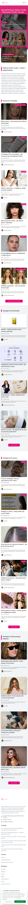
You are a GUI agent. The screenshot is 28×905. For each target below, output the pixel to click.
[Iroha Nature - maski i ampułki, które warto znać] (14, 386)
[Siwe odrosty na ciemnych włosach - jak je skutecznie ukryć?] (14, 534)
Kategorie (4, 866)
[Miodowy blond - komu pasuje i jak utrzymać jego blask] (14, 685)
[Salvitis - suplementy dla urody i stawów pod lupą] (14, 321)
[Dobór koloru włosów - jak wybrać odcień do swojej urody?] (14, 38)
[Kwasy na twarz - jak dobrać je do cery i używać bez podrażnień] (14, 419)
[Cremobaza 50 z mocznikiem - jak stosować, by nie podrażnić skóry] (14, 144)
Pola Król (6, 339)
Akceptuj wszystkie (20, 901)
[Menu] (23, 2)
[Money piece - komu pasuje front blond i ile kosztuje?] (14, 111)
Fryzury (2, 881)
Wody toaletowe (5, 879)
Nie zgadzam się (8, 901)
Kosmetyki (3, 869)
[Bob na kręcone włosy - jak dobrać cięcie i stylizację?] (14, 211)
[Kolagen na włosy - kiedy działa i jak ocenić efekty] (14, 501)
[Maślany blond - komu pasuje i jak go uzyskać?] (14, 54)
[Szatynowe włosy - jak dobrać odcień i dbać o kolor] (14, 756)
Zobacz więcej (14, 445)
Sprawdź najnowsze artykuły (14, 301)
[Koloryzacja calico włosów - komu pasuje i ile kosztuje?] (14, 650)
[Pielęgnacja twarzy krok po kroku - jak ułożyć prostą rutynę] (14, 354)
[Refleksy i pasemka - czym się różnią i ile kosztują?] (14, 276)
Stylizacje (3, 871)
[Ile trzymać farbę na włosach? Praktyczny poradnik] (14, 720)
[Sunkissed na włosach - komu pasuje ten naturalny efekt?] (14, 22)
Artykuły (3, 825)
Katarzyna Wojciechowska (9, 405)
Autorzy (3, 854)
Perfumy (3, 874)
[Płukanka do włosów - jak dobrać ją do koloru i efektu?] (14, 568)
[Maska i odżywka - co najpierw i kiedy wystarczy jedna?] (14, 178)
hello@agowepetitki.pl (8, 821)
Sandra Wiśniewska (8, 374)
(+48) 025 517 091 (7, 819)
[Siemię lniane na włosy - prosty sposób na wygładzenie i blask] (14, 600)
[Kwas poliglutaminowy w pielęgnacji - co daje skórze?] (14, 243)
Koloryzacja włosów (5, 884)
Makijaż (2, 876)
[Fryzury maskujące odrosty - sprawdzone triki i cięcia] (14, 469)
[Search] (25, 2)
